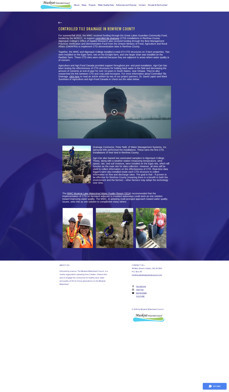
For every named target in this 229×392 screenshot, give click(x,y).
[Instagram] (133, 289)
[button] (84, 5)
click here (74, 76)
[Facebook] (133, 286)
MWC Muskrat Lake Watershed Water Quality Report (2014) (99, 193)
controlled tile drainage (107, 38)
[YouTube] (133, 293)
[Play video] (114, 112)
